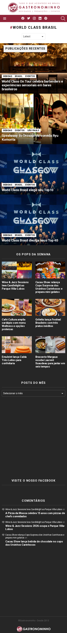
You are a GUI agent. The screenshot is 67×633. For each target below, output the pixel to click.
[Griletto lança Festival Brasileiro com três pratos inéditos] (50, 307)
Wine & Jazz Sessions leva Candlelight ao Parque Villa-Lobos (15, 285)
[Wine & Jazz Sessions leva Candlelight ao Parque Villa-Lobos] (17, 270)
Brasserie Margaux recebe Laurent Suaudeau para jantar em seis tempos (50, 361)
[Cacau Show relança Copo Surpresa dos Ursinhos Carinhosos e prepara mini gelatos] (50, 270)
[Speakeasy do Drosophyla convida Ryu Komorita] (33, 119)
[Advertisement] (33, 437)
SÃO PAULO (33, 130)
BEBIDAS (7, 76)
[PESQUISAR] (63, 18)
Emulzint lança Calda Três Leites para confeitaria (14, 360)
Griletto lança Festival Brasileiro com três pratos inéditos (48, 323)
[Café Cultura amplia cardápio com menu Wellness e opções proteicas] (17, 307)
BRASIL (18, 76)
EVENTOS (30, 76)
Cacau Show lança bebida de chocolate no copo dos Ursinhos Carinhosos (34, 543)
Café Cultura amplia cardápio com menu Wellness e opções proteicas (14, 324)
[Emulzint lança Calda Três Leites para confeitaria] (17, 344)
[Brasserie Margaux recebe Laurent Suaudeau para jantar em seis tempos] (50, 344)
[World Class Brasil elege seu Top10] (33, 169)
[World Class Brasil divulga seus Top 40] (33, 219)
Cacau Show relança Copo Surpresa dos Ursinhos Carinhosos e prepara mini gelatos (49, 287)
